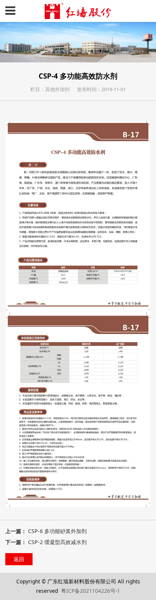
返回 (19, 559)
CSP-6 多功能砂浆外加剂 (57, 531)
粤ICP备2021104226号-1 (90, 590)
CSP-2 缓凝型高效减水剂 (57, 542)
